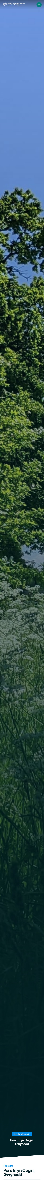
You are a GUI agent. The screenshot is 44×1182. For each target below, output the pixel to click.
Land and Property (22, 1134)
